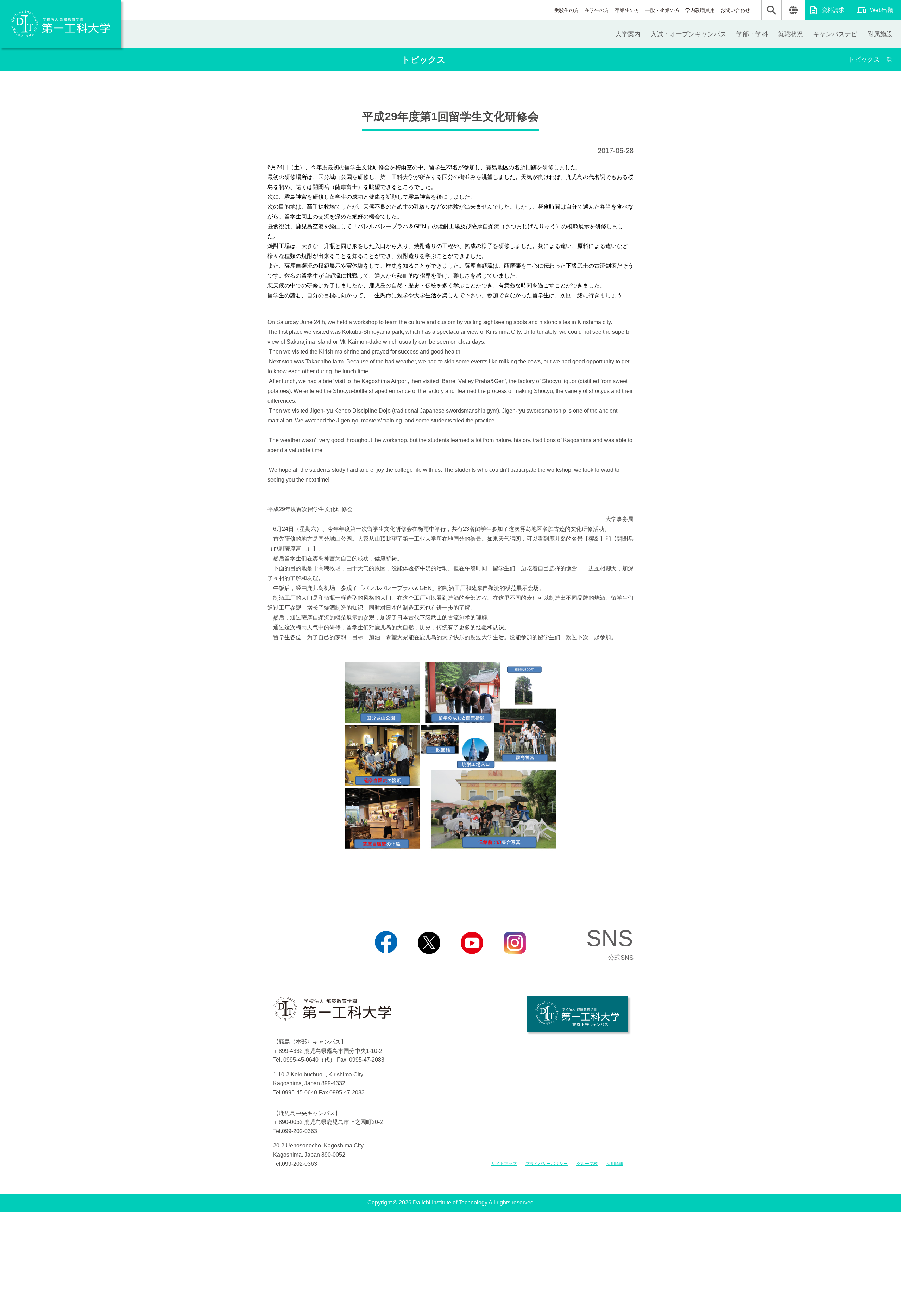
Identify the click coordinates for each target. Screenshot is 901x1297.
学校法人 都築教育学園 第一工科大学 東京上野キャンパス (577, 1014)
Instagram (515, 963)
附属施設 (880, 34)
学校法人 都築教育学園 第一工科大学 (60, 24)
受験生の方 (566, 10)
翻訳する (793, 10)
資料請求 (833, 10)
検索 (771, 10)
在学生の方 (597, 10)
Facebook (386, 963)
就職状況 (790, 34)
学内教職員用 (700, 10)
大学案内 (628, 34)
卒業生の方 (627, 10)
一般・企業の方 (662, 10)
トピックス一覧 (870, 59)
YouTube (472, 963)
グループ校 (587, 1163)
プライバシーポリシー (546, 1163)
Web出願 (881, 10)
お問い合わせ (735, 10)
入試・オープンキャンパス (688, 34)
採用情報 (614, 1163)
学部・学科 (752, 34)
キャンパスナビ (835, 34)
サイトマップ (504, 1163)
